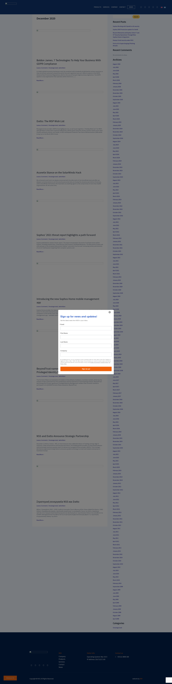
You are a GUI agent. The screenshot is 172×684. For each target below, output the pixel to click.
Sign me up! (86, 369)
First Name (64, 333)
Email (62, 324)
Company (63, 350)
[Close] (109, 312)
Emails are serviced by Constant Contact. (99, 362)
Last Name (64, 342)
